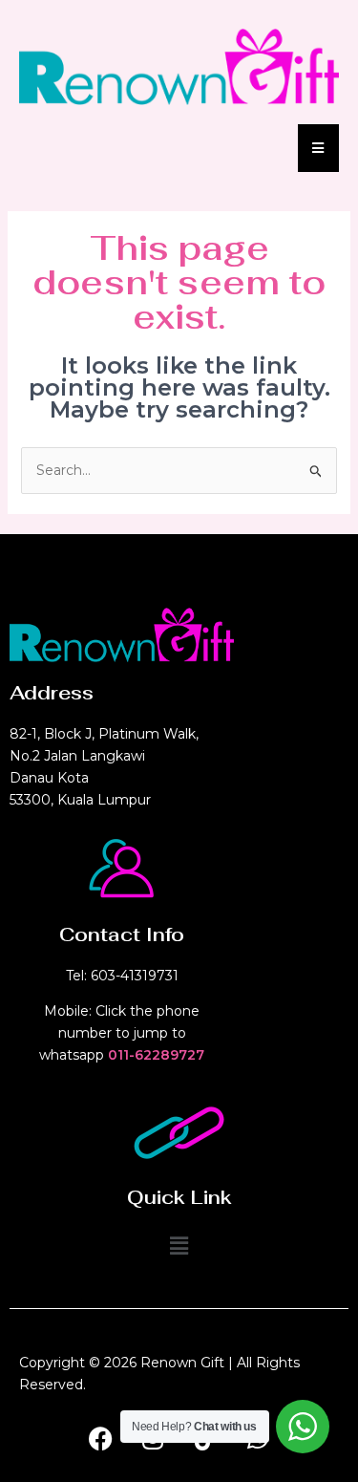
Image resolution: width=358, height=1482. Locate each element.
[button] (178, 1246)
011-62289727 (156, 1054)
